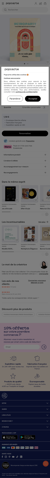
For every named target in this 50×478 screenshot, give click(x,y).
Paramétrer (15, 98)
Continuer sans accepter (12, 78)
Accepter (32, 98)
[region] (25, 86)
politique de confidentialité (26, 92)
